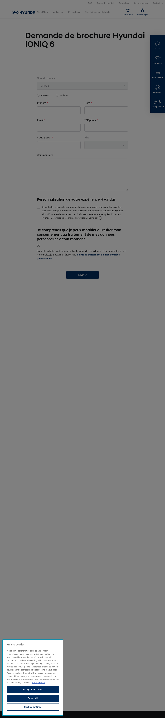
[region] (33, 677)
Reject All (33, 698)
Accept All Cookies (33, 689)
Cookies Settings (32, 707)
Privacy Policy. (38, 682)
